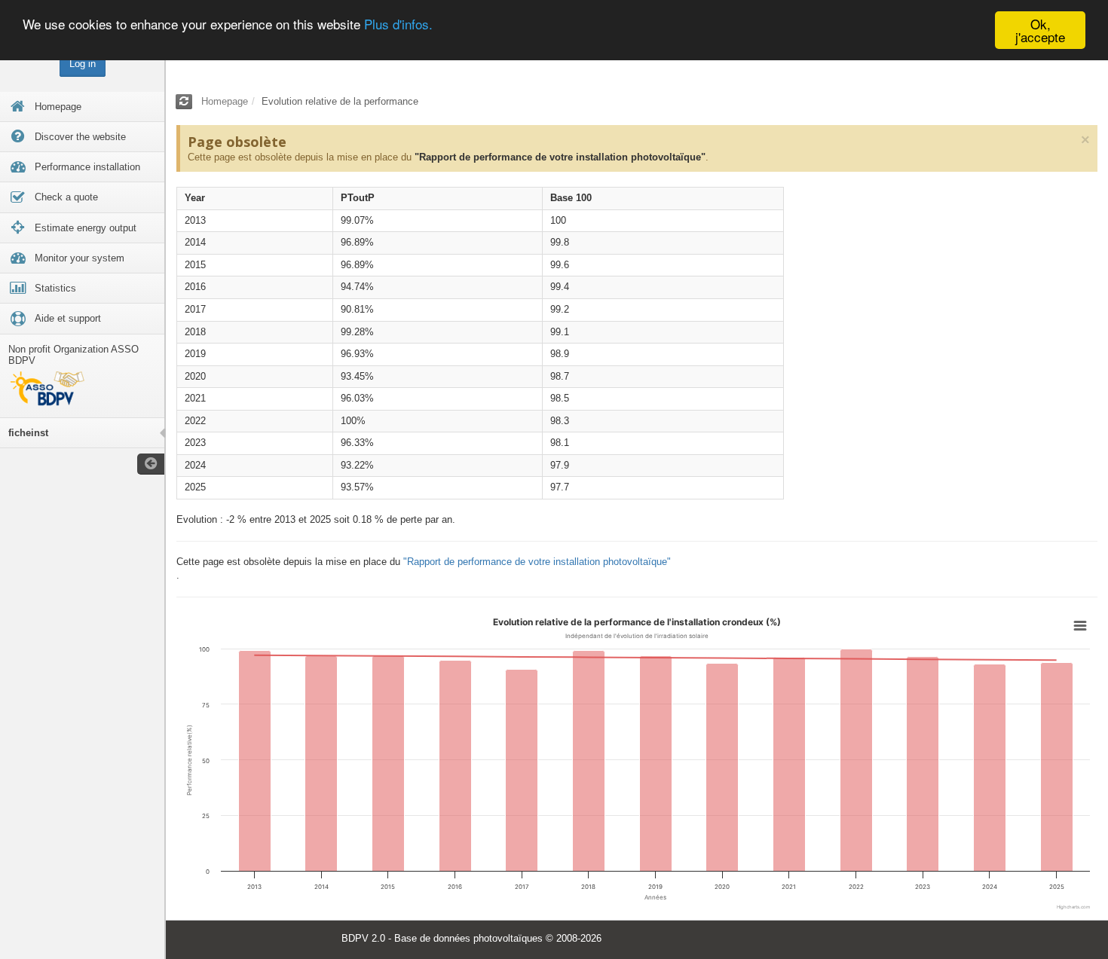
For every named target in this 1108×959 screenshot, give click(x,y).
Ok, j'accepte (1040, 30)
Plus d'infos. (398, 24)
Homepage (224, 101)
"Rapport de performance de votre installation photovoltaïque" (560, 157)
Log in (82, 63)
